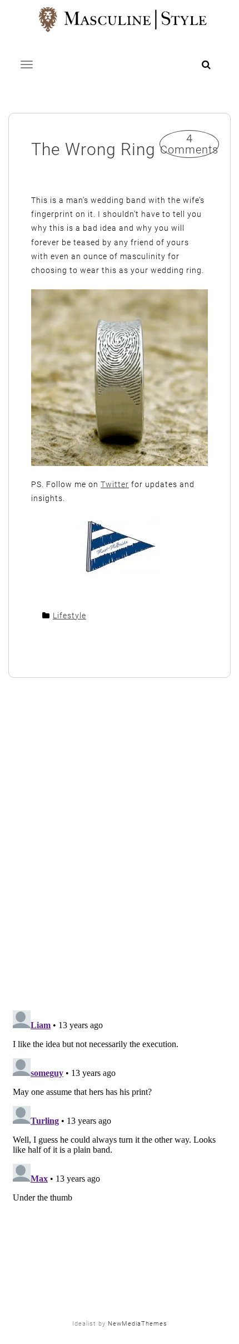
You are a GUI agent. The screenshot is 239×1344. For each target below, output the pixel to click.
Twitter (115, 484)
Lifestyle (69, 615)
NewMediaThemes (137, 1323)
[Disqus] (119, 845)
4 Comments (189, 144)
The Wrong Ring (93, 149)
